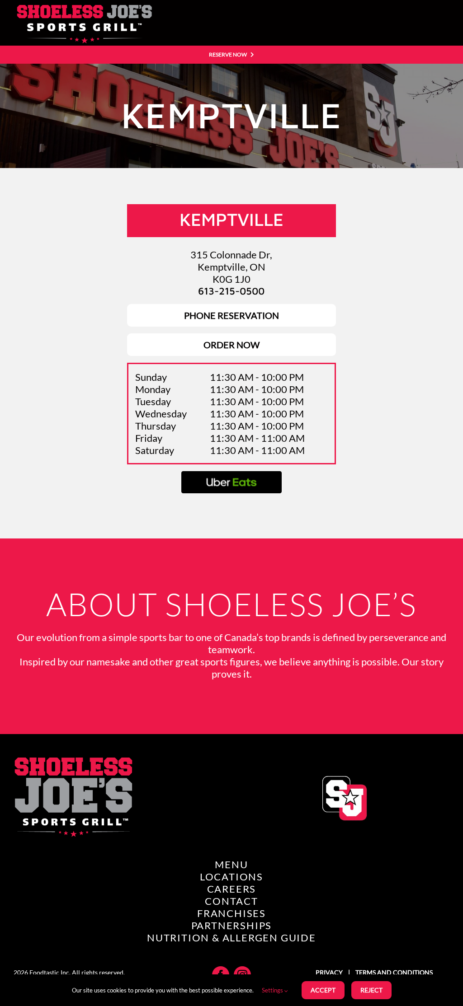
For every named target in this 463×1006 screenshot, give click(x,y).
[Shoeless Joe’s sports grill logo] (83, 7)
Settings (273, 990)
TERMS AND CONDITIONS (393, 972)
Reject (371, 990)
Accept (323, 990)
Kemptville (231, 219)
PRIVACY (330, 972)
